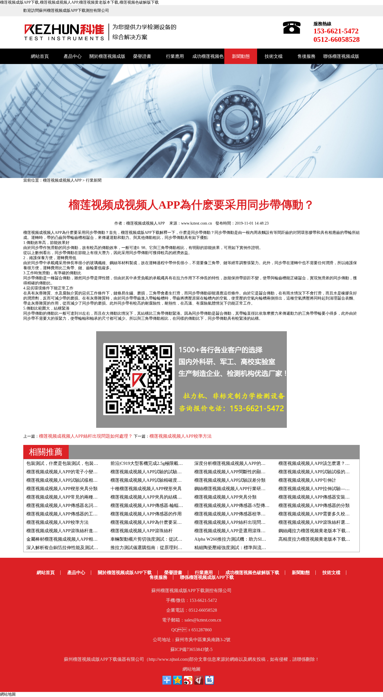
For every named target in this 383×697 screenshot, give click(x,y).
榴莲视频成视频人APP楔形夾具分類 (62, 488)
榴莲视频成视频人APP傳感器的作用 (146, 513)
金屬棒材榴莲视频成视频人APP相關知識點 (68, 539)
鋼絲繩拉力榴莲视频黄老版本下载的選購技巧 (323, 530)
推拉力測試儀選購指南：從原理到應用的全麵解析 (159, 547)
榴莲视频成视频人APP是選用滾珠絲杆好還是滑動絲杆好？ (252, 530)
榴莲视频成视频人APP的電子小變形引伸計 (68, 471)
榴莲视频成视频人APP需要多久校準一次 (318, 513)
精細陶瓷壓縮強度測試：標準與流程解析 (234, 547)
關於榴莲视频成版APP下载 (125, 572)
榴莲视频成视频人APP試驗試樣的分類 (316, 471)
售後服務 (306, 56)
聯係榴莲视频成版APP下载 (207, 577)
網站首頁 (40, 56)
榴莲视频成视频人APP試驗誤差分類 (230, 480)
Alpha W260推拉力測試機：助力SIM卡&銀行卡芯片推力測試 (254, 539)
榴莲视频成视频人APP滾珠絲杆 (141, 530)
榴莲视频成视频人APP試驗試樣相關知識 (66, 480)
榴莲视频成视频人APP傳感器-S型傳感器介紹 (238, 505)
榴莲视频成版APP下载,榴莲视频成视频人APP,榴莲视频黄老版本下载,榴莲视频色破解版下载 (79, 2)
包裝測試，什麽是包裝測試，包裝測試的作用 (71, 463)
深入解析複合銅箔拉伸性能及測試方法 (64, 547)
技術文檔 (274, 56)
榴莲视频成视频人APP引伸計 (307, 480)
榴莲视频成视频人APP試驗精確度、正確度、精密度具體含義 (170, 480)
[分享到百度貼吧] (209, 680)
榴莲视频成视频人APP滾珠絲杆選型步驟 (318, 522)
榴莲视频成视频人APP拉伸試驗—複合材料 (320, 488)
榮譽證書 (142, 56)
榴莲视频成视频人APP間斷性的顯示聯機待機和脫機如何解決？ (256, 471)
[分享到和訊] (198, 680)
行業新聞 (93, 180)
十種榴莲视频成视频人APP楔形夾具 (146, 488)
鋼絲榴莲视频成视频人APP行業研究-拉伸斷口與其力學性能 (253, 488)
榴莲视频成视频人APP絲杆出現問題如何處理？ (86, 436)
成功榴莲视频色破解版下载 (252, 572)
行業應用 (175, 56)
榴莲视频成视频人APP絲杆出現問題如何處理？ (241, 522)
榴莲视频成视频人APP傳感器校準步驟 (232, 513)
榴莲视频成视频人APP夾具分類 (225, 497)
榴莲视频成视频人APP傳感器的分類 (314, 505)
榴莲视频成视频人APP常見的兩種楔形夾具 (68, 497)
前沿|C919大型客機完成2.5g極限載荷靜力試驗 (155, 463)
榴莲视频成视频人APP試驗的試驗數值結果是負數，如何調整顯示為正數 (181, 471)
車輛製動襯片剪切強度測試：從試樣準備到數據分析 (162, 539)
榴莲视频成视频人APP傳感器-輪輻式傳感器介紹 (158, 505)
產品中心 (73, 56)
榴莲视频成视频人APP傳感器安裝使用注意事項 (325, 497)
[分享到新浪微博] (188, 680)
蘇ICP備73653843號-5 (191, 649)
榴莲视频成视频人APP (62, 180)
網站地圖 (191, 669)
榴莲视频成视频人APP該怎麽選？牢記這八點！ (325, 463)
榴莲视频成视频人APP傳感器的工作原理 (66, 513)
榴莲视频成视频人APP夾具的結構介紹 (148, 497)
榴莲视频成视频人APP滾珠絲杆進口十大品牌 (71, 530)
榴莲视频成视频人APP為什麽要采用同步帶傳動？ (159, 522)
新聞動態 (241, 56)
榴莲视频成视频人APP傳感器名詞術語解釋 (68, 505)
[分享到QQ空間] (177, 680)
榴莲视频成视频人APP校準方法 (180, 436)
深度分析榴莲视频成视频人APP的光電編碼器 (238, 463)
